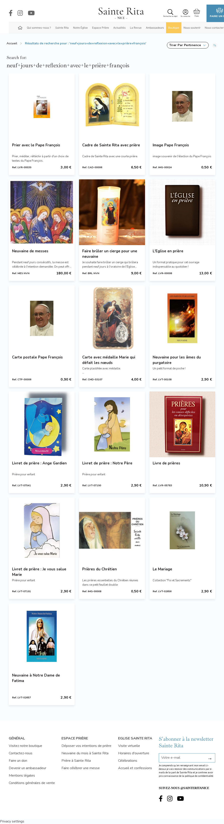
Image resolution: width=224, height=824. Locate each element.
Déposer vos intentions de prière (86, 745)
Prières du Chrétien (99, 569)
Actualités (119, 27)
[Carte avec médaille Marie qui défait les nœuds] (112, 318)
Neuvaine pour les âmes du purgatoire (177, 360)
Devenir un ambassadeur (27, 768)
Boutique (173, 27)
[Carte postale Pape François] (42, 318)
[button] (188, 45)
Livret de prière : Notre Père (107, 463)
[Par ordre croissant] (214, 45)
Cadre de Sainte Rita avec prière (111, 145)
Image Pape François (171, 145)
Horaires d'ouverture (133, 753)
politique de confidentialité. (199, 776)
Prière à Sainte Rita (76, 760)
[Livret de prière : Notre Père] (112, 424)
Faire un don (18, 760)
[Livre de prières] (182, 424)
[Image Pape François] (182, 106)
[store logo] (121, 13)
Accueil (12, 43)
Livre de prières (166, 463)
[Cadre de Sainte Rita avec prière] (112, 106)
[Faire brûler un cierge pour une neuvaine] (112, 212)
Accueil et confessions (135, 768)
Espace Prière (100, 27)
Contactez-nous (20, 753)
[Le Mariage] (182, 530)
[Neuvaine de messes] (42, 212)
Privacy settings (12, 821)
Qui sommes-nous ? (39, 27)
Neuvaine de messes (30, 251)
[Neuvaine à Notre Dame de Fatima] (42, 636)
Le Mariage (162, 569)
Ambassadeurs (155, 27)
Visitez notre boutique (25, 745)
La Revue (136, 27)
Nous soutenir (192, 27)
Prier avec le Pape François (36, 145)
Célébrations (127, 760)
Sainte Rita (62, 27)
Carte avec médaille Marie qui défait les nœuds (108, 360)
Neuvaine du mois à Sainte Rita (84, 753)
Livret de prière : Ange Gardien (39, 463)
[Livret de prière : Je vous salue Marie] (42, 530)
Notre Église (80, 27)
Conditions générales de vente (32, 783)
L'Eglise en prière (168, 251)
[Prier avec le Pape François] (42, 106)
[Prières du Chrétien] (112, 530)
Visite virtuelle (129, 745)
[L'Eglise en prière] (182, 212)
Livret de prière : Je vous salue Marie (39, 572)
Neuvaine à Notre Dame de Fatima (36, 678)
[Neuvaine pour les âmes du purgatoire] (182, 318)
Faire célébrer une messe (80, 768)
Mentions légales (22, 775)
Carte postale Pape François (37, 357)
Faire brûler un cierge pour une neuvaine (109, 254)
